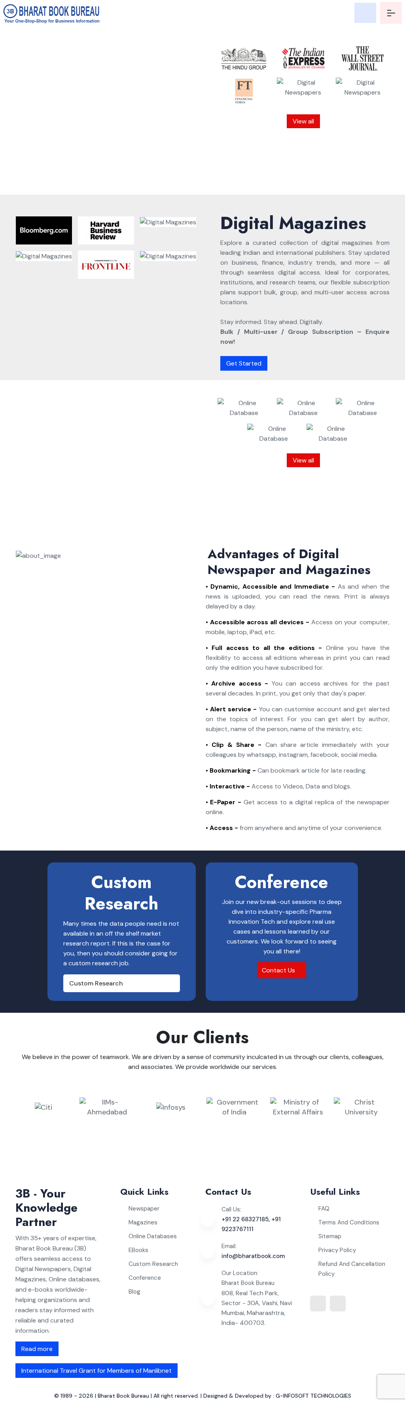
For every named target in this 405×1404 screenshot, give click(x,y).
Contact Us (279, 970)
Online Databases (153, 1236)
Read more (37, 1349)
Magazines (143, 1222)
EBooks (138, 1250)
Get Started (243, 363)
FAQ (323, 1209)
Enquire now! (165, 178)
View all (303, 121)
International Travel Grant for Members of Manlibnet (96, 1370)
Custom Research (96, 983)
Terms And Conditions (348, 1222)
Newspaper (144, 1209)
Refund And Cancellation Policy (351, 1269)
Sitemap (329, 1236)
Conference (145, 1278)
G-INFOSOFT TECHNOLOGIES (313, 1395)
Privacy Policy (337, 1250)
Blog (134, 1292)
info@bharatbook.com (253, 1256)
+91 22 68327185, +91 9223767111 (251, 1224)
